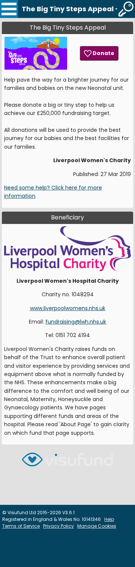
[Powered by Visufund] (67, 462)
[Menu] (9, 9)
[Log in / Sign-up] (126, 9)
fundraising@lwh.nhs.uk (75, 321)
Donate (103, 53)
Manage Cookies (96, 526)
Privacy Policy (58, 526)
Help (109, 519)
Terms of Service (21, 526)
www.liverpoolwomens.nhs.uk (67, 308)
